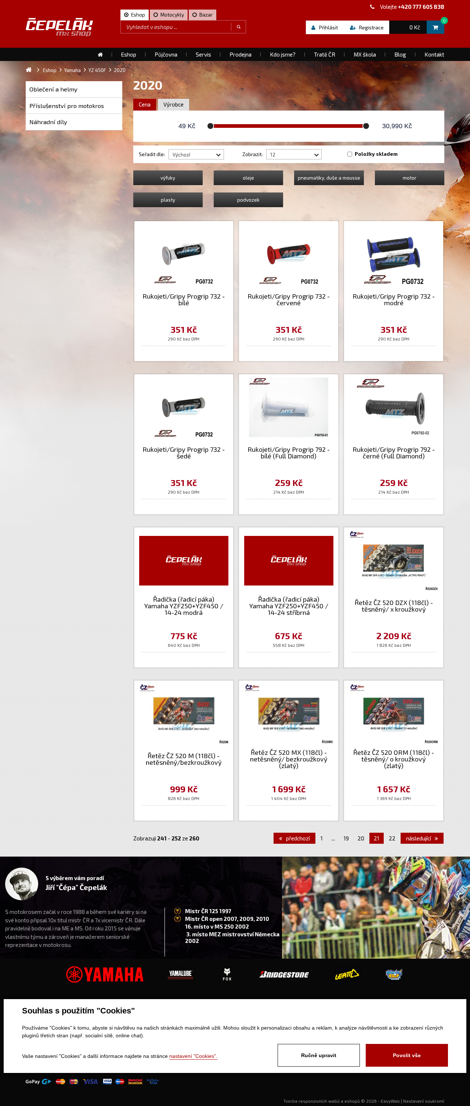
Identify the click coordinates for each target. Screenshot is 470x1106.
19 (346, 838)
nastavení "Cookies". (193, 1056)
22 (392, 838)
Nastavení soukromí (423, 1100)
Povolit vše (407, 1055)
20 (361, 838)
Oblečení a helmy (53, 89)
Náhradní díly (48, 121)
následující (419, 838)
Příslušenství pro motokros (66, 105)
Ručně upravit (318, 1055)
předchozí (297, 838)
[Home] (100, 54)
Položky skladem (376, 154)
